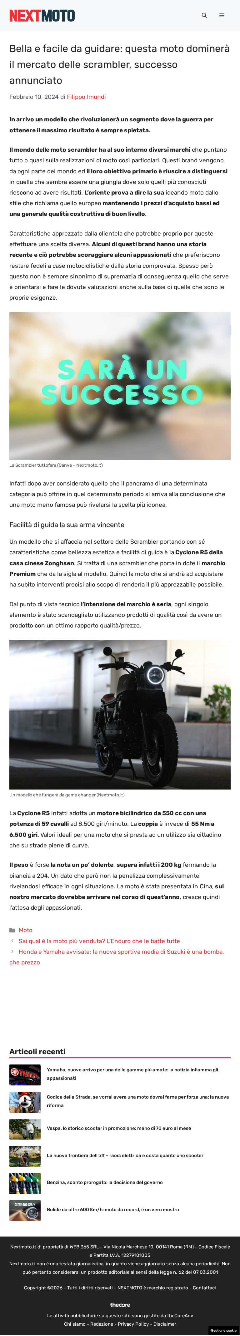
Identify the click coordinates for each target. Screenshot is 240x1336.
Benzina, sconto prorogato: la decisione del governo (105, 1182)
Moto (25, 930)
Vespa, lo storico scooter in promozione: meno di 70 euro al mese (119, 1128)
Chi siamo (75, 1324)
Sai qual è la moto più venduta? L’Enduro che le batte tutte (99, 941)
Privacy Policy (133, 1324)
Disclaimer (164, 1324)
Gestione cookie (224, 1330)
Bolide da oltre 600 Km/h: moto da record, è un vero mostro (113, 1209)
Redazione (101, 1324)
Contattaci (204, 1288)
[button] (204, 15)
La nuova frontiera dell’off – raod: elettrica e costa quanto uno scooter (125, 1155)
